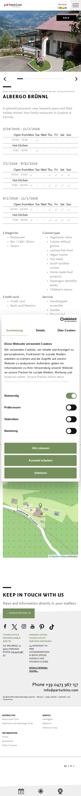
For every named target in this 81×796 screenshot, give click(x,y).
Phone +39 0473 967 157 (55, 684)
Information (9, 733)
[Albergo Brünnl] (40, 506)
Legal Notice (51, 697)
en (76, 766)
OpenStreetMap (58, 556)
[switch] (71, 407)
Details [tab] (40, 330)
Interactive (8, 715)
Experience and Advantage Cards (17, 723)
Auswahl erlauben (40, 460)
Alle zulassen (40, 448)
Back (66, 18)
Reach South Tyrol (10, 719)
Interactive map (49, 728)
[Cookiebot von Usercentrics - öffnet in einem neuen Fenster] (60, 319)
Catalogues (47, 719)
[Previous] (5, 79)
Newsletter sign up (19, 613)
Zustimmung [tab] (14, 330)
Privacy (40, 697)
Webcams (46, 723)
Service (46, 715)
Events (5, 737)
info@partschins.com (61, 690)
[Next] (76, 79)
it (71, 766)
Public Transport (9, 745)
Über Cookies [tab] (66, 330)
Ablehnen (40, 472)
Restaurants (7, 741)
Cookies (62, 697)
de (65, 766)
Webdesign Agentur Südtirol (7, 766)
